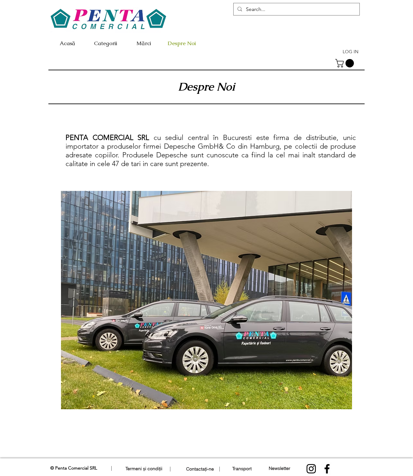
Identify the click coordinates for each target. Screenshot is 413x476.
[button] (345, 63)
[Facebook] (327, 468)
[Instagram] (311, 468)
